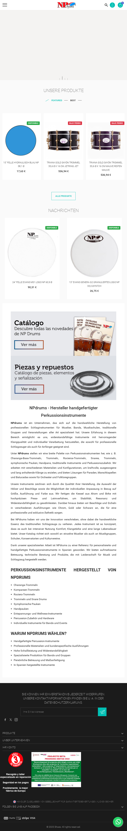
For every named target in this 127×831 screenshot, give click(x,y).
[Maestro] (6, 818)
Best (73, 100)
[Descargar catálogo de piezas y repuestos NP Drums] (63, 378)
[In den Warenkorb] (17, 117)
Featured (56, 100)
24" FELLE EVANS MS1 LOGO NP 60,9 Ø (32, 282)
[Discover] (18, 818)
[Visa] (32, 818)
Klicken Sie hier (105, 801)
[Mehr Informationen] (25, 117)
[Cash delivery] (25, 818)
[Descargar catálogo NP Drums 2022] (63, 333)
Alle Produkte (63, 196)
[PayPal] (12, 818)
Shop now (60, 64)
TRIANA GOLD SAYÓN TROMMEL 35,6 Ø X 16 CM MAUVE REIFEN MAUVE (105, 166)
